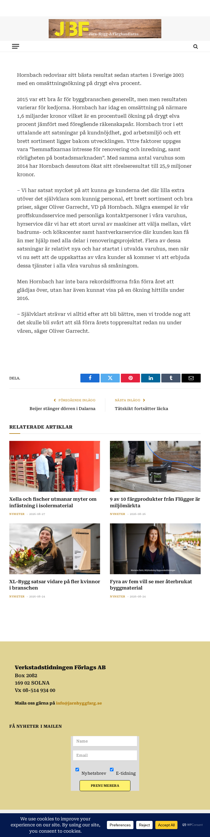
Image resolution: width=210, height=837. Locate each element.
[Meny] (15, 46)
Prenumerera (105, 786)
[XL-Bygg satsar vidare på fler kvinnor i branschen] (54, 548)
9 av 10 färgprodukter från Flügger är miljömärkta (155, 502)
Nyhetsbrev (93, 773)
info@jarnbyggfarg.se (79, 703)
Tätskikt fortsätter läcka (141, 408)
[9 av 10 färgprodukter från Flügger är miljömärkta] (155, 466)
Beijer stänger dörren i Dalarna (62, 408)
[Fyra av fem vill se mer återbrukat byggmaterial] (155, 548)
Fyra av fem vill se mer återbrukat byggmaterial (151, 585)
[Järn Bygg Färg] (105, 28)
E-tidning (125, 773)
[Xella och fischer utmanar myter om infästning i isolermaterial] (54, 466)
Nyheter (17, 513)
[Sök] (195, 46)
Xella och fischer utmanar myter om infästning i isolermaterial (53, 502)
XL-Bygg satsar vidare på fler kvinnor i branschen (54, 585)
